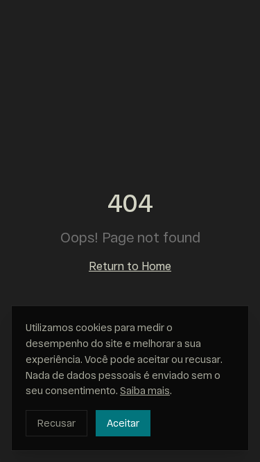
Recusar (56, 423)
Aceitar (123, 423)
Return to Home (130, 265)
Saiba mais (145, 390)
